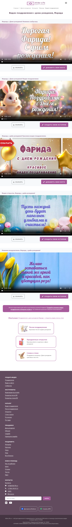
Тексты (7, 472)
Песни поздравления (11, 409)
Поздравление (9, 380)
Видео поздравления (11, 406)
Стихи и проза (9, 414)
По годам (8, 420)
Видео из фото (9, 383)
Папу (6, 453)
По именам (8, 417)
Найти (47, 498)
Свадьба (7, 433)
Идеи (6, 475)
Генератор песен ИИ (11, 395)
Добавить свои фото (55, 67)
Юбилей (7, 431)
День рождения (10, 428)
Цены (7, 466)
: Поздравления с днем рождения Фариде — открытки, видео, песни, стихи (36, 318)
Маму (6, 450)
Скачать (19, 67)
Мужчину (8, 447)
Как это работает (10, 463)
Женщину (8, 444)
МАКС (9, 491)
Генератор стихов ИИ (11, 398)
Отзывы (7, 469)
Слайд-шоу (8, 385)
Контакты (8, 483)
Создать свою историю (55, 125)
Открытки (8, 411)
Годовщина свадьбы (11, 436)
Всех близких (9, 455)
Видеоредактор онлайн (12, 392)
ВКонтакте (11, 494)
